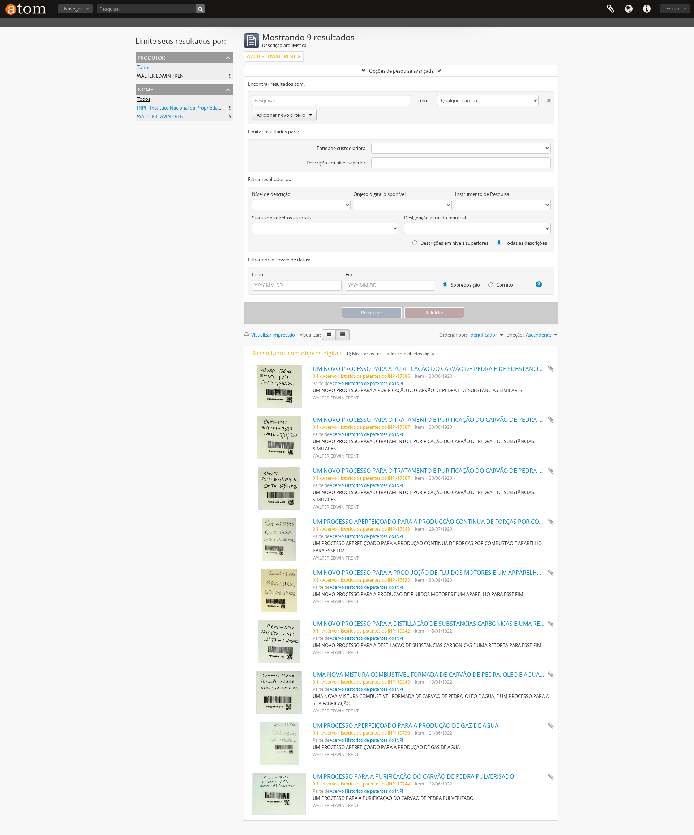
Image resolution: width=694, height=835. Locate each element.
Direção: (515, 334)
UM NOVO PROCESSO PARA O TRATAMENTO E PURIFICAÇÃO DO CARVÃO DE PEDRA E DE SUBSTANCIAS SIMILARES (466, 420)
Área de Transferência (610, 9)
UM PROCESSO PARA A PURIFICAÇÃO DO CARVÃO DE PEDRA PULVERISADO (413, 776)
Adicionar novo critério (281, 115)
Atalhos (647, 9)
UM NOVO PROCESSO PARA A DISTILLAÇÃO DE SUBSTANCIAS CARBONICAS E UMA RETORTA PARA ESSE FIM (456, 624)
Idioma (629, 9)
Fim (350, 274)
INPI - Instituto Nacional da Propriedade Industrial (191, 107)
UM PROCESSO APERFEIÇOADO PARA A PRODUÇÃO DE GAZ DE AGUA (405, 725)
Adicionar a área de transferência (550, 368)
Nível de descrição (271, 194)
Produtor (151, 57)
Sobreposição (465, 285)
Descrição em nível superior (336, 162)
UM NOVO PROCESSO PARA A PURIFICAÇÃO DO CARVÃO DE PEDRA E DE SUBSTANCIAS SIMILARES (443, 369)
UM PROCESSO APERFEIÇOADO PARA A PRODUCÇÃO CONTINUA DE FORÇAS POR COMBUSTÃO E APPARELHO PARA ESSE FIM (480, 522)
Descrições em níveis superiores (453, 243)
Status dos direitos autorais (281, 217)
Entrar (673, 8)
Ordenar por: (453, 334)
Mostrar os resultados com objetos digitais (394, 354)
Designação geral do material (435, 217)
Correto (504, 285)
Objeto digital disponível (380, 194)
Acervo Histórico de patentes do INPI (366, 383)
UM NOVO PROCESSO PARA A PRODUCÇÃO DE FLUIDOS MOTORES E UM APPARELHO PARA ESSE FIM (447, 573)
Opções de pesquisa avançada (401, 71)
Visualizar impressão (272, 334)
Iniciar (258, 274)
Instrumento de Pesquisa (482, 194)
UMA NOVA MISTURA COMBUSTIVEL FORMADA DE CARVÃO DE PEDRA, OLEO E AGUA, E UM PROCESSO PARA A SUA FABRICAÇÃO (484, 674)
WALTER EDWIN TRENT (161, 76)
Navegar (73, 8)
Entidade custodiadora (341, 148)
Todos (143, 67)
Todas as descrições (525, 243)
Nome (145, 89)
